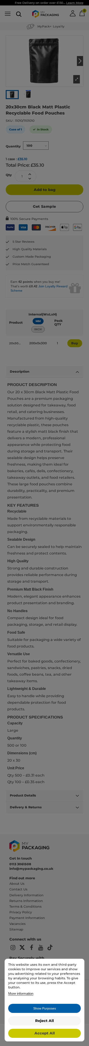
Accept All (44, 1033)
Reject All (44, 1021)
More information (20, 993)
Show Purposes (44, 1008)
